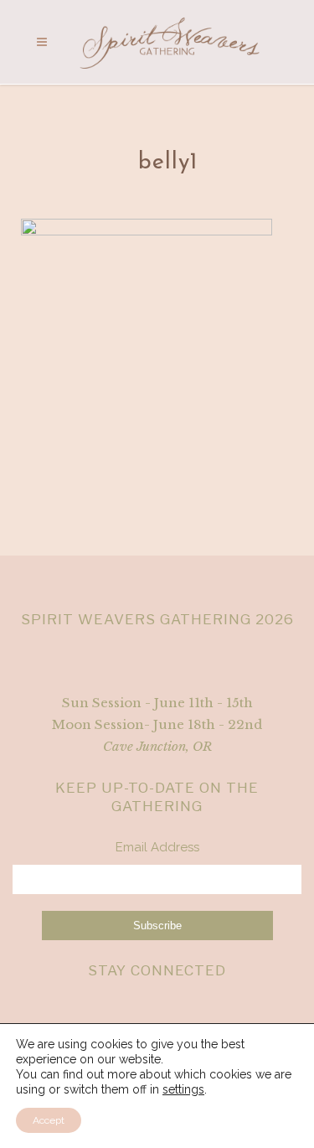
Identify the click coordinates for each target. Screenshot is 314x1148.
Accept (48, 1120)
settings (183, 1089)
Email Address (157, 847)
